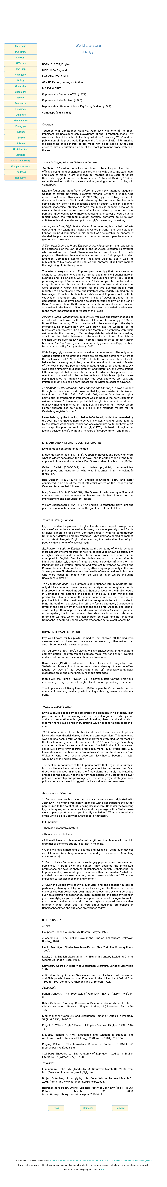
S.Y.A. (103, 1169)
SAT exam (20, 63)
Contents (88, 1108)
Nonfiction (20, 177)
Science (21, 143)
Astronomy (20, 74)
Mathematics (21, 120)
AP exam (20, 57)
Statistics (20, 154)
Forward (120, 1108)
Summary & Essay (20, 160)
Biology (20, 80)
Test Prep (21, 69)
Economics (20, 103)
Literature (21, 114)
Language (20, 109)
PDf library (20, 51)
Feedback (21, 172)
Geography (20, 91)
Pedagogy (20, 126)
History (20, 97)
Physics (21, 137)
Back (56, 1108)
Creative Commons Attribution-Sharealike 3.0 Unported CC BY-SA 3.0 (79, 1160)
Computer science (20, 166)
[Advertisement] (83, 22)
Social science (20, 149)
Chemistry (20, 86)
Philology (20, 132)
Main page (20, 46)
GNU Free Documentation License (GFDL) (133, 1160)
